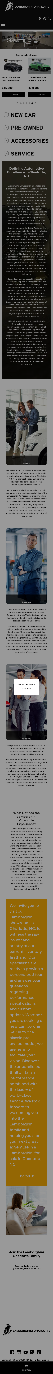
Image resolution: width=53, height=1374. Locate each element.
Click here (27, 688)
